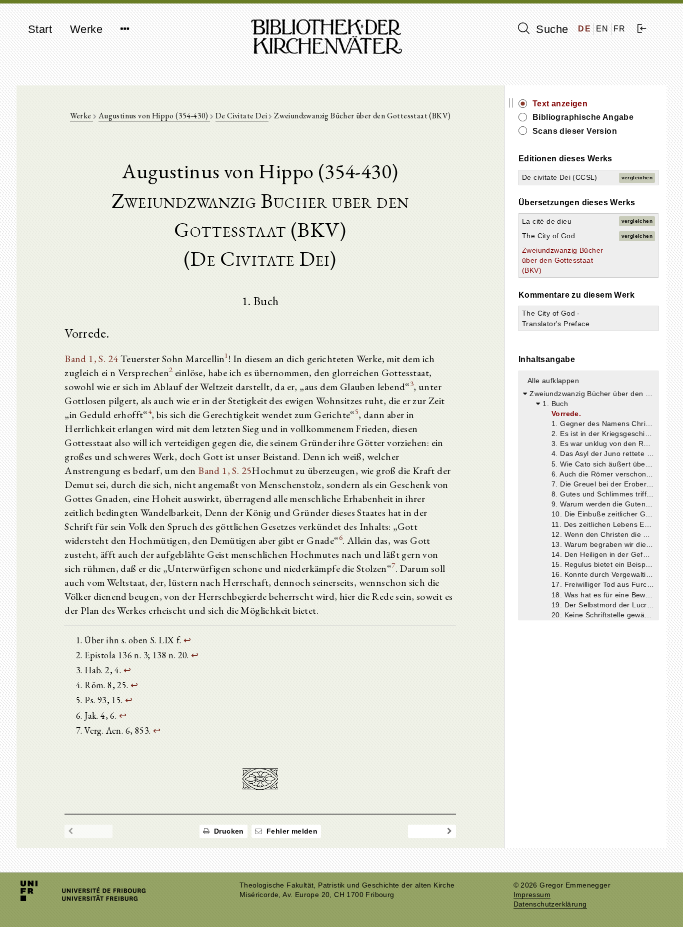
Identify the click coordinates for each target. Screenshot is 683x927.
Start (40, 29)
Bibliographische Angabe (583, 117)
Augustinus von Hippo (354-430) (154, 115)
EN (602, 28)
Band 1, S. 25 (225, 470)
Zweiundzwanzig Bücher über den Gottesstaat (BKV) (562, 260)
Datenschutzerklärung (550, 904)
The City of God (548, 236)
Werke (86, 29)
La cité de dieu (547, 221)
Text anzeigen (560, 103)
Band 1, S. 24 (91, 358)
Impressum (532, 895)
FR (620, 28)
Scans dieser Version (574, 131)
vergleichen (637, 177)
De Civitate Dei (242, 115)
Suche (550, 29)
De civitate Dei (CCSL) (560, 177)
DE (584, 28)
